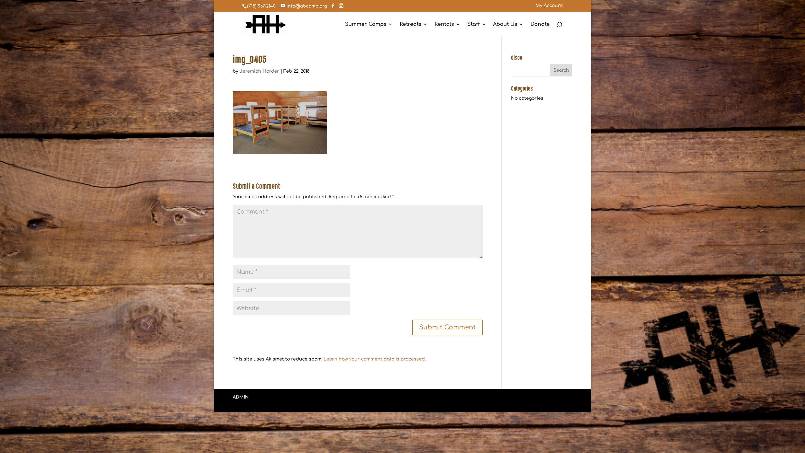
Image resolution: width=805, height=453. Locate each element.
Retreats (410, 24)
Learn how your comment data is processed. (375, 359)
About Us (505, 24)
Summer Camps (365, 24)
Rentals (444, 24)
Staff (473, 24)
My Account (549, 5)
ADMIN (241, 397)
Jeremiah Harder (259, 71)
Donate (540, 24)
